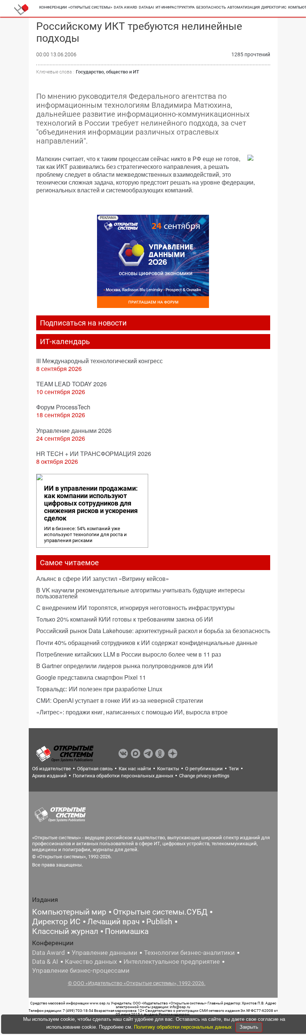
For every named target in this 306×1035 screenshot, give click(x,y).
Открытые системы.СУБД (160, 911)
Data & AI (45, 961)
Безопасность (211, 7)
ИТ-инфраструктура (175, 7)
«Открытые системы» (90, 7)
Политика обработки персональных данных (123, 775)
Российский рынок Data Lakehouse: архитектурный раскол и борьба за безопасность (153, 630)
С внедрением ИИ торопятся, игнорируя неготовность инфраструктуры (135, 607)
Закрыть (249, 1027)
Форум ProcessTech (63, 407)
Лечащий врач (113, 921)
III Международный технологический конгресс (99, 360)
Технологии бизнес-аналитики (189, 952)
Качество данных (91, 961)
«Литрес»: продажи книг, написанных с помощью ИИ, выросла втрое (132, 712)
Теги (234, 768)
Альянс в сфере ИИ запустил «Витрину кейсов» (102, 578)
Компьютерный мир (69, 911)
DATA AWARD (125, 7)
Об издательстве (51, 768)
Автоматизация (243, 7)
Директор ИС (274, 7)
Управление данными (104, 952)
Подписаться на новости (83, 322)
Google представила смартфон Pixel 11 (91, 677)
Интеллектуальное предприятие (172, 961)
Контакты (168, 768)
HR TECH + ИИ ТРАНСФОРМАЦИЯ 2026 (93, 453)
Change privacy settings (204, 775)
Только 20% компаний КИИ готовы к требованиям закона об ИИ (124, 619)
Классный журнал (65, 931)
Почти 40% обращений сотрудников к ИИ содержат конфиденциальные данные (146, 642)
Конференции (53, 7)
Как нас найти (135, 768)
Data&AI (146, 7)
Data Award (48, 952)
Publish (159, 921)
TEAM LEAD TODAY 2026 (71, 384)
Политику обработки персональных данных (183, 1027)
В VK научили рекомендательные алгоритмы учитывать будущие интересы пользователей (140, 593)
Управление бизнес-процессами (80, 970)
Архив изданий (49, 775)
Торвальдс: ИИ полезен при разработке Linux (99, 689)
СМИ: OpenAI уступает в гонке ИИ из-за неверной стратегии (119, 700)
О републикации (204, 768)
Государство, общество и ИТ (107, 72)
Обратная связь (95, 768)
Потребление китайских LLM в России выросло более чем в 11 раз (128, 654)
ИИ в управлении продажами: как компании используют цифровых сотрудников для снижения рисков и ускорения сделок (91, 503)
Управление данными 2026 (74, 430)
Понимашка (127, 931)
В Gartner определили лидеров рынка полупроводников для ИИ (124, 665)
